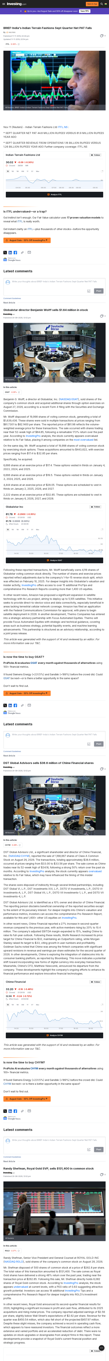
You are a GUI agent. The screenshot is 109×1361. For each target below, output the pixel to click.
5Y (32, 171)
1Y (27, 171)
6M (22, 171)
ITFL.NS (63, 127)
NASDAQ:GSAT (69, 399)
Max (37, 171)
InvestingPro (33, 435)
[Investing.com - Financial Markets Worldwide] (16, 4)
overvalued (95, 871)
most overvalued (83, 439)
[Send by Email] (29, 252)
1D (8, 171)
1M (18, 171)
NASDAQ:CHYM (19, 855)
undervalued (21, 1286)
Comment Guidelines (12, 298)
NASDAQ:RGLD (13, 1261)
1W (13, 171)
